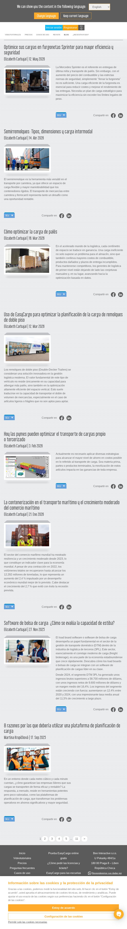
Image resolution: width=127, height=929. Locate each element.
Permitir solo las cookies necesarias (27, 922)
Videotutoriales (13, 35)
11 (76, 838)
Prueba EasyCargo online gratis (63, 856)
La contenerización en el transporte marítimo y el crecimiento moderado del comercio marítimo (62, 505)
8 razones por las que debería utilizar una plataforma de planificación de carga (62, 728)
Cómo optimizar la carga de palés (30, 232)
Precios (28, 35)
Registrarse (70, 27)
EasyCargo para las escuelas (63, 873)
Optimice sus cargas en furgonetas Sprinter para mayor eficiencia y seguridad (58, 49)
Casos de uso (42, 35)
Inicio (22, 853)
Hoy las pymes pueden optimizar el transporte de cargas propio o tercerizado (55, 436)
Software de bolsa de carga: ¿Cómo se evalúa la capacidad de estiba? (59, 623)
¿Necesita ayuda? (81, 35)
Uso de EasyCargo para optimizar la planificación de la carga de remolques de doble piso (63, 317)
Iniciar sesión (54, 27)
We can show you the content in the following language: (51, 7)
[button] (81, 27)
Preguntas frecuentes (22, 868)
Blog (66, 35)
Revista (56, 35)
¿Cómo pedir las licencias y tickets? (63, 865)
